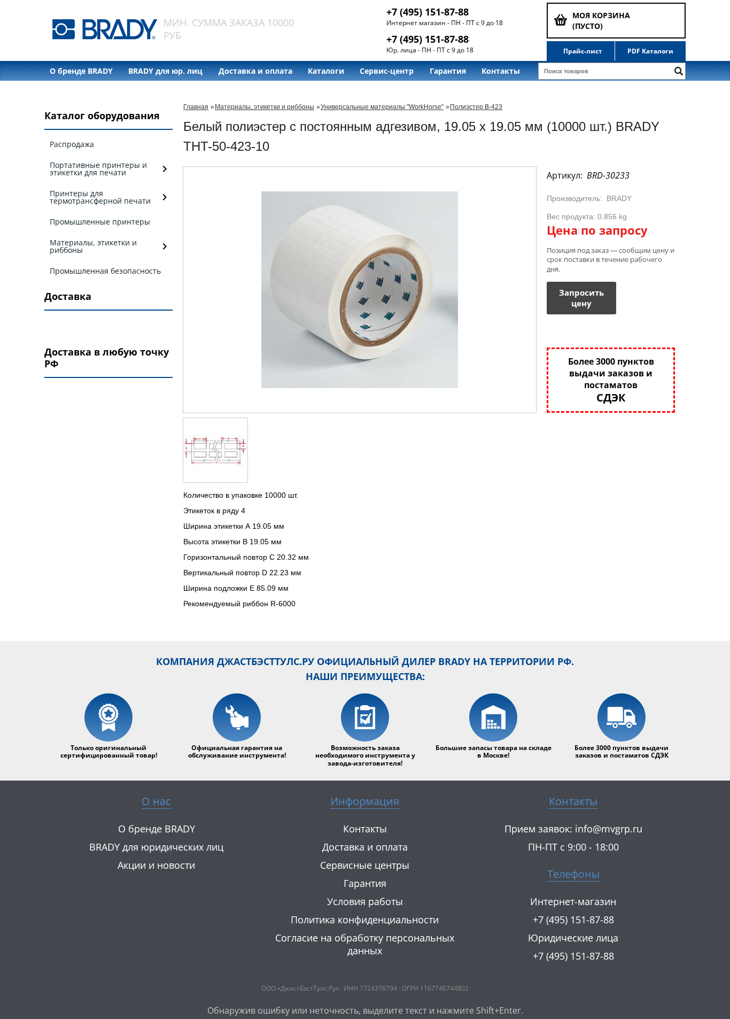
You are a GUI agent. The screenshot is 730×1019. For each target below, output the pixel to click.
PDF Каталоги (650, 51)
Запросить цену (581, 297)
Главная (195, 107)
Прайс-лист (582, 51)
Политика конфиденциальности (365, 919)
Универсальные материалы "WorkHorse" (382, 107)
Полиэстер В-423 (476, 107)
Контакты (501, 71)
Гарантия (448, 71)
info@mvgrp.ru (608, 828)
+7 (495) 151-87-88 (427, 11)
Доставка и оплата (255, 71)
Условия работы (365, 901)
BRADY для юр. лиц (165, 71)
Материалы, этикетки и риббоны (264, 107)
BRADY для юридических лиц (156, 846)
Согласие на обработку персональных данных (364, 944)
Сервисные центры (364, 865)
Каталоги (326, 71)
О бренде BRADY (81, 71)
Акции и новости (156, 865)
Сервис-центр (387, 71)
